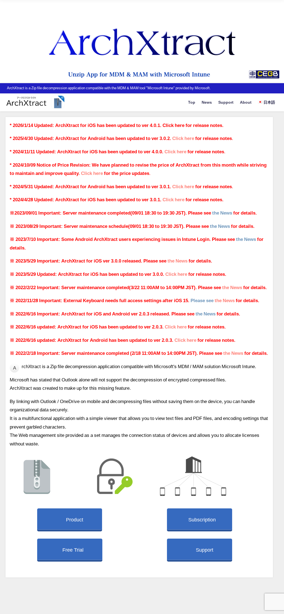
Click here (174, 125)
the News (222, 212)
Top (191, 102)
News (207, 102)
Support (226, 102)
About (246, 102)
